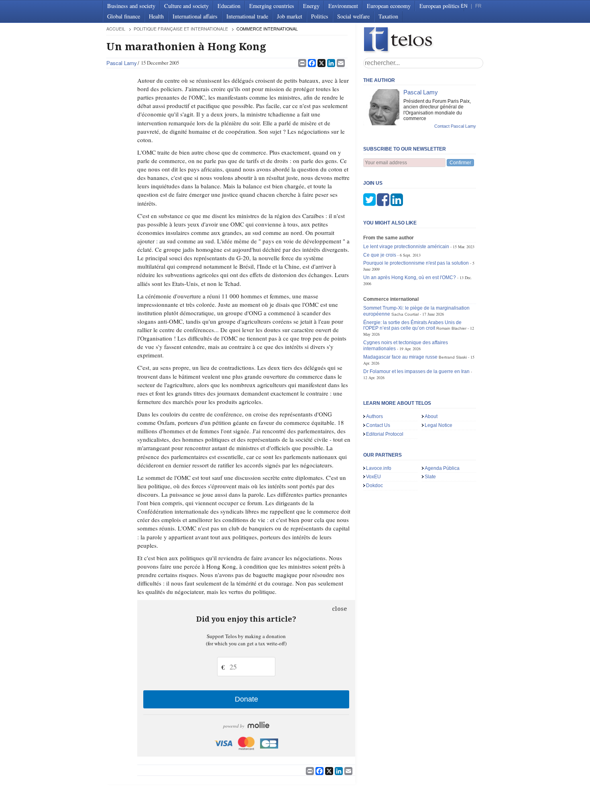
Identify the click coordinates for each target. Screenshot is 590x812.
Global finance (123, 16)
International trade (247, 16)
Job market (289, 16)
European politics (439, 6)
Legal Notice (438, 425)
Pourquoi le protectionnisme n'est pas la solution (416, 263)
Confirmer (460, 162)
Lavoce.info (378, 468)
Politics (319, 16)
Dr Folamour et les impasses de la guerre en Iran (416, 371)
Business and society (131, 6)
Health (156, 16)
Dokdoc (374, 485)
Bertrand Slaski (453, 357)
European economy (389, 6)
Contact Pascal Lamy (455, 126)
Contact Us (378, 425)
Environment (343, 6)
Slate (430, 476)
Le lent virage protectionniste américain (406, 246)
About (431, 416)
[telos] (423, 40)
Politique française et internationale (181, 29)
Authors (374, 416)
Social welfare (353, 16)
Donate (246, 699)
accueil (115, 29)
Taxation (388, 16)
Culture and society (186, 6)
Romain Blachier (451, 328)
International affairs (195, 16)
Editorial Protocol (384, 434)
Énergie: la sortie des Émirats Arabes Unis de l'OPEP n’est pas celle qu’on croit (412, 325)
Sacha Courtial (405, 314)
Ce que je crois (379, 255)
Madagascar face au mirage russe (400, 357)
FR (478, 6)
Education (229, 6)
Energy (311, 6)
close (339, 609)
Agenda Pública (442, 468)
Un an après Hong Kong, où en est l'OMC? (409, 277)
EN (464, 6)
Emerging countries (271, 6)
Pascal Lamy (121, 63)
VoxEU (373, 476)
